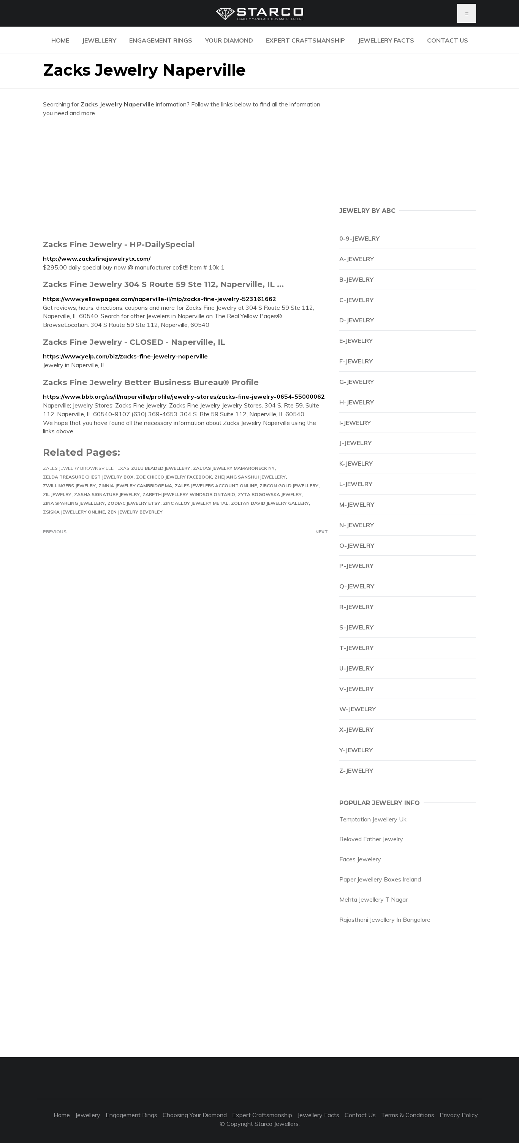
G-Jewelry (356, 381)
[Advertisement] (185, 178)
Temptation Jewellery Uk (373, 819)
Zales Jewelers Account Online (216, 485)
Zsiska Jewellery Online (74, 512)
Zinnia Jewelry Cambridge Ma (135, 485)
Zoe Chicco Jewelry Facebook (174, 477)
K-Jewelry (356, 463)
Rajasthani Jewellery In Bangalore (384, 919)
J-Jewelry (355, 443)
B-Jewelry (356, 279)
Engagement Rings (160, 40)
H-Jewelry (356, 402)
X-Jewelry (356, 729)
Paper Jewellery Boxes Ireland (380, 879)
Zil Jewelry (57, 494)
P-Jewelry (356, 565)
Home (60, 40)
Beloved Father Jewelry (371, 839)
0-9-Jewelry (359, 238)
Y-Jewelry (356, 750)
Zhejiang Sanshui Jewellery (250, 477)
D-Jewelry (356, 320)
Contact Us (447, 40)
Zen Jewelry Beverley (135, 512)
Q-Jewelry (356, 586)
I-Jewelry (355, 422)
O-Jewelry (356, 545)
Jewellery (99, 40)
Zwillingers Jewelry (69, 485)
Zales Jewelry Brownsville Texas (86, 468)
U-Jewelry (356, 668)
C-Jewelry (356, 300)
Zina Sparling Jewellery (74, 503)
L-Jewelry (355, 484)
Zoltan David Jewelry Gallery (270, 503)
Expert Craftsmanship (305, 40)
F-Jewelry (356, 361)
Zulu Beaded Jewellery (160, 468)
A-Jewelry (356, 259)
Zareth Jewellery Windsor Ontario (188, 494)
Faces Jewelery (360, 859)
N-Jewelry (356, 525)
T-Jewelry (356, 648)
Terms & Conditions (407, 1115)
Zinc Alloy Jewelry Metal (195, 503)
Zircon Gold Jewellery (289, 485)
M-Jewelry (356, 504)
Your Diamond (229, 40)
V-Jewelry (356, 689)
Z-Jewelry (356, 770)
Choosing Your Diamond (195, 1115)
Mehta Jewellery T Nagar (373, 899)
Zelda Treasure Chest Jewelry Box (88, 477)
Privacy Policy (459, 1115)
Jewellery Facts (386, 40)
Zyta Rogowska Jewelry (270, 494)
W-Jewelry (357, 709)
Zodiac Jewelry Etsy (134, 503)
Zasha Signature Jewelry (107, 494)
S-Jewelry (356, 627)
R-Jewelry (356, 606)
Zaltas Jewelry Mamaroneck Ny (234, 468)
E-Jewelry (356, 340)
